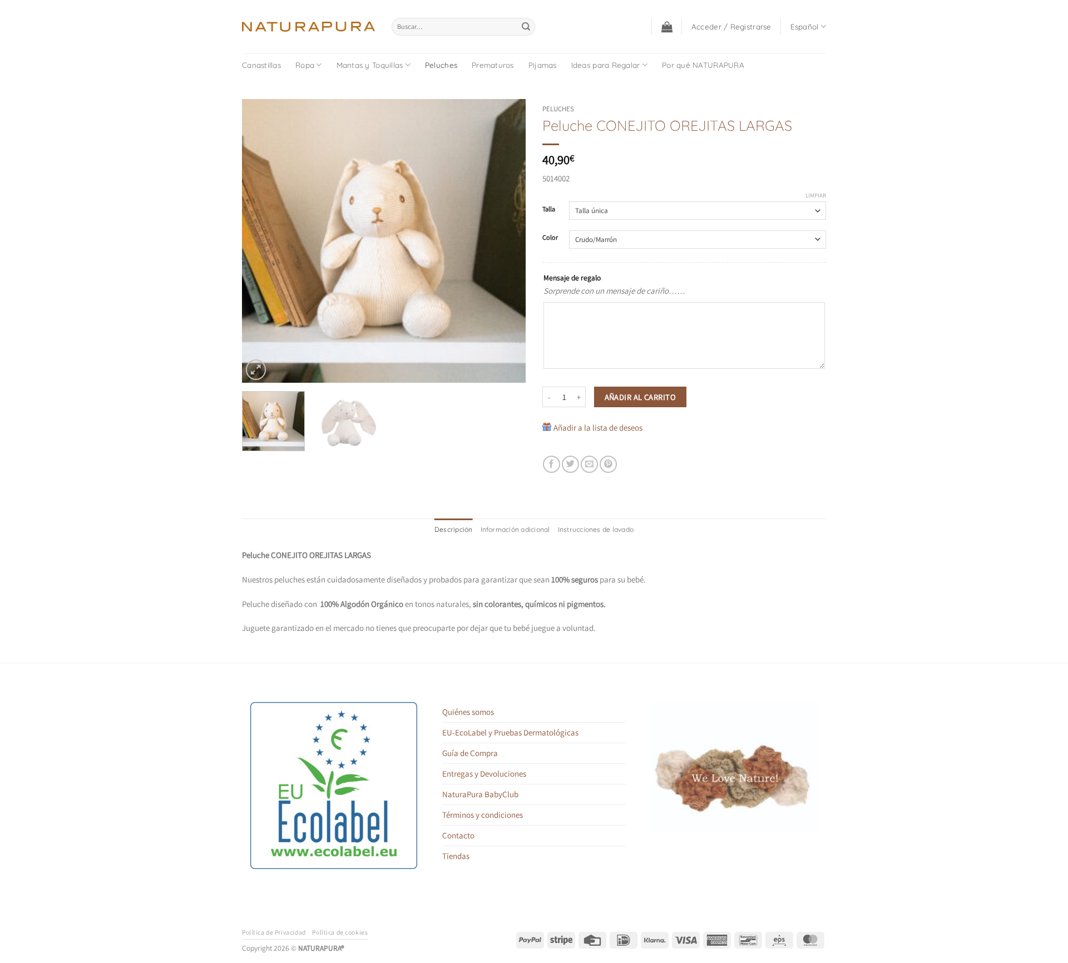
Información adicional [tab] (515, 529)
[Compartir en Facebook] (551, 464)
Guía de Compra (470, 753)
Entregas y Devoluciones (484, 773)
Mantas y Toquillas (370, 65)
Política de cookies (340, 932)
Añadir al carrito (640, 397)
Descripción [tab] (453, 529)
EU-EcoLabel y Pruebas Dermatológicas (510, 732)
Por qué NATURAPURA (703, 65)
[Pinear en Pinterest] (608, 464)
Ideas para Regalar (605, 65)
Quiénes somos (468, 712)
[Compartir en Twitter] (570, 464)
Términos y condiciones (482, 814)
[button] (667, 26)
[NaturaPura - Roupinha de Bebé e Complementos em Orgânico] (308, 27)
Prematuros (493, 65)
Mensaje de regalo (572, 278)
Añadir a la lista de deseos (597, 427)
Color (550, 237)
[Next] (506, 241)
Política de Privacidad (274, 932)
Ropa (304, 65)
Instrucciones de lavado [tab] (596, 529)
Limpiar (815, 195)
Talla (548, 209)
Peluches (441, 65)
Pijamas (542, 65)
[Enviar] (526, 27)
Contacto (458, 835)
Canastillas (261, 65)
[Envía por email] (589, 464)
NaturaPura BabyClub (480, 794)
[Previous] (261, 241)
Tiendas (455, 856)
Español (804, 26)
